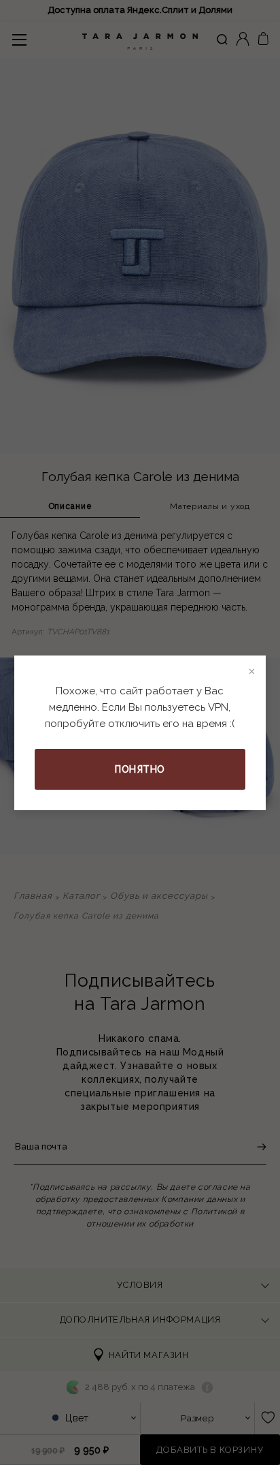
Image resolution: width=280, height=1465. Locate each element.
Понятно (140, 769)
